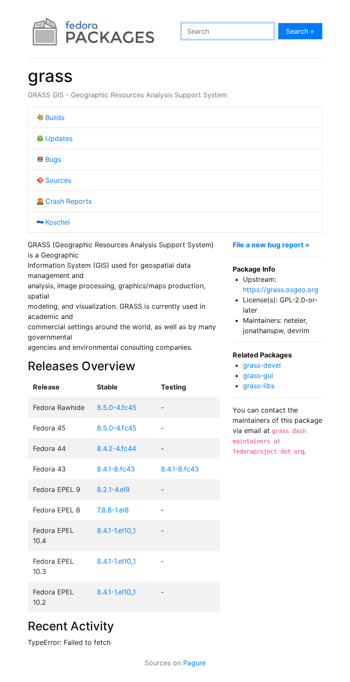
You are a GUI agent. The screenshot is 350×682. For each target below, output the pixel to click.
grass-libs (258, 385)
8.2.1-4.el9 (113, 489)
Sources (58, 180)
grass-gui (258, 375)
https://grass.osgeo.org (280, 289)
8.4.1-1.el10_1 (116, 530)
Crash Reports (68, 201)
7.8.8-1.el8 (113, 510)
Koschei (57, 222)
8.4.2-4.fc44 (116, 448)
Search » (300, 31)
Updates (59, 138)
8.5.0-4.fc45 (117, 407)
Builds (54, 117)
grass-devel (262, 365)
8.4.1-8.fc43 (116, 469)
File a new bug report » (271, 244)
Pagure (194, 663)
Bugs (53, 159)
